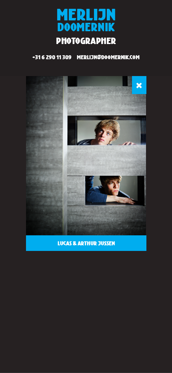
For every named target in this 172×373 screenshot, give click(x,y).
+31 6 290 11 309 (52, 57)
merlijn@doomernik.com (108, 57)
